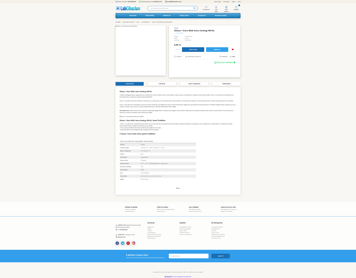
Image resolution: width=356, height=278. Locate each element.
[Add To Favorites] (232, 49)
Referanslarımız (151, 238)
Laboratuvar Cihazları (217, 227)
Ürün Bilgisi (130, 84)
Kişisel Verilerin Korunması (154, 234)
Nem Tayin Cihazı (215, 238)
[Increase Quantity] (178, 49)
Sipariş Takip (217, 1)
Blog (239, 1)
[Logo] (128, 8)
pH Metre (213, 230)
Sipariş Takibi (182, 230)
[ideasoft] (168, 277)
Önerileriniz (226, 84)
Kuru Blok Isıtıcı (189, 36)
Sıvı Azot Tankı (215, 232)
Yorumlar (162, 84)
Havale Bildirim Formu (185, 227)
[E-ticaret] (177, 277)
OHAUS (187, 38)
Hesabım (149, 230)
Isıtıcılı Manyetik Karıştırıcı (218, 236)
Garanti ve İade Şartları (185, 234)
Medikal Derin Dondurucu (218, 234)
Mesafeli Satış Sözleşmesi (154, 236)
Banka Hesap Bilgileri (185, 229)
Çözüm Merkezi (151, 232)
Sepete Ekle (193, 49)
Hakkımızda (150, 227)
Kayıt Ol (220, 256)
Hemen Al (217, 49)
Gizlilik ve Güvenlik (184, 232)
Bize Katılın (226, 1)
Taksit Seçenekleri (194, 84)
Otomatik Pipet (215, 229)
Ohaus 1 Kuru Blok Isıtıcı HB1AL (128, 101)
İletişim (233, 1)
